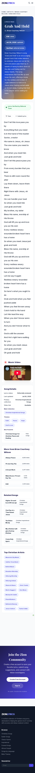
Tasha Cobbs (23, 608)
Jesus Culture (10, 608)
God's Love (9, 425)
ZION (8, 3)
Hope (23, 420)
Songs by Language (8, 751)
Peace (15, 420)
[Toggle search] (29, 3)
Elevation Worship (12, 571)
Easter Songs (6, 736)
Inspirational (5, 742)
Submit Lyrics (22, 116)
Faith (7, 420)
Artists (10, 12)
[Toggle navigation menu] (32, 3)
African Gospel (6, 748)
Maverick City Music (12, 557)
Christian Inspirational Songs (15, 412)
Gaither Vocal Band (12, 562)
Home (4, 12)
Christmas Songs (7, 733)
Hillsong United (11, 580)
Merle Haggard (11, 590)
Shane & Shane (11, 585)
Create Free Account (17, 679)
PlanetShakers (10, 599)
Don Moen (23, 590)
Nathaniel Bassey (11, 604)
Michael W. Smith (11, 594)
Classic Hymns (6, 739)
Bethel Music (10, 566)
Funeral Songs (6, 745)
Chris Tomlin (24, 585)
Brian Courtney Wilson (16, 31)
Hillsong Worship (11, 576)
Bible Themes (6, 754)
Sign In (17, 686)
